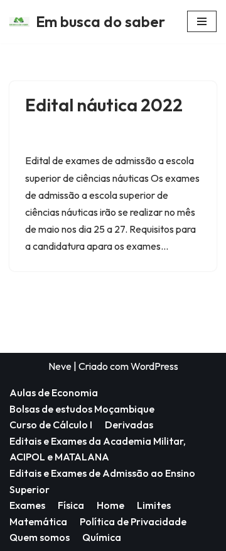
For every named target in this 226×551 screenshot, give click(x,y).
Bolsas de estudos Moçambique (81, 409)
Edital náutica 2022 (104, 105)
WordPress (154, 366)
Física (71, 505)
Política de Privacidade (133, 521)
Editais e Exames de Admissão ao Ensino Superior (102, 481)
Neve (60, 366)
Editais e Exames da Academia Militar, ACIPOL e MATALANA (97, 449)
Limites (154, 505)
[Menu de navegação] (202, 21)
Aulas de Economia (53, 392)
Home (110, 505)
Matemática (38, 521)
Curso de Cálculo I (50, 424)
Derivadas (129, 424)
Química (101, 537)
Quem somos (39, 537)
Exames (27, 505)
